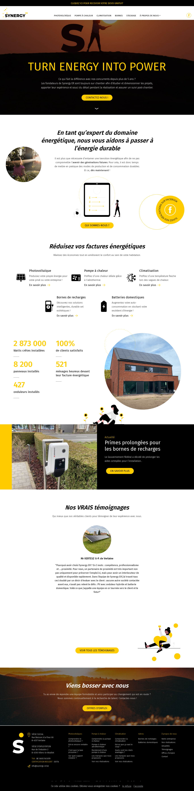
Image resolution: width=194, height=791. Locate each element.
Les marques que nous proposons (101, 757)
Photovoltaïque (62, 15)
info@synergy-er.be (40, 766)
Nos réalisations (168, 742)
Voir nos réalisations (100, 761)
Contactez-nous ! (97, 97)
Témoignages (167, 749)
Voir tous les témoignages (97, 650)
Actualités (166, 746)
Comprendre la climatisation (121, 740)
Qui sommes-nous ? (97, 225)
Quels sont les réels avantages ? (124, 751)
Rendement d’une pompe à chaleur (99, 751)
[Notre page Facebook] (189, 15)
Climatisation (104, 15)
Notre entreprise (169, 739)
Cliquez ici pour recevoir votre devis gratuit (97, 3)
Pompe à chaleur (84, 15)
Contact (165, 756)
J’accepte (138, 786)
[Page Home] (15, 13)
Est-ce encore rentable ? (78, 745)
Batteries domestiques (148, 742)
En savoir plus (147, 471)
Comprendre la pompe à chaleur (101, 740)
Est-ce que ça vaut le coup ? (124, 745)
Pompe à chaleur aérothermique (99, 745)
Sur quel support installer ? (75, 757)
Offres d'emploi (97, 708)
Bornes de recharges (147, 739)
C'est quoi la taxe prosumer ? (75, 751)
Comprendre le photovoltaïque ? (75, 740)
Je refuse (126, 786)
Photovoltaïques (75, 734)
